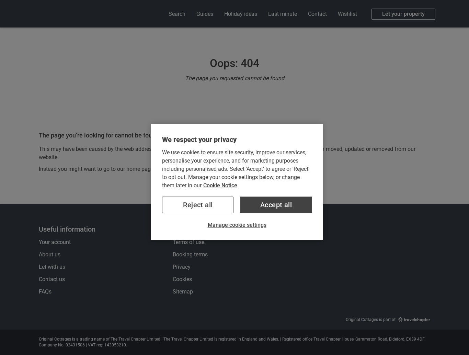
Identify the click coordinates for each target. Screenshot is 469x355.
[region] (237, 182)
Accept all (276, 205)
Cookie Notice (220, 185)
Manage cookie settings (237, 225)
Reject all (198, 205)
